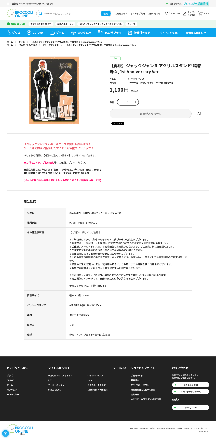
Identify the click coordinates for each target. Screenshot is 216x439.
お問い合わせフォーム (191, 391)
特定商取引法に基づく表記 (143, 389)
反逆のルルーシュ (65, 23)
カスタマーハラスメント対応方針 (146, 399)
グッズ (16, 33)
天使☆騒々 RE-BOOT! (41, 23)
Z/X (50, 380)
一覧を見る (121, 367)
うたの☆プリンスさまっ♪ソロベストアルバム (100, 23)
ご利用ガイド (121, 13)
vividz (90, 380)
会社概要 (135, 394)
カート (206, 13)
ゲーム (60, 33)
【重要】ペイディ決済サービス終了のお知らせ (32, 3)
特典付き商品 (142, 33)
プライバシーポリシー (141, 384)
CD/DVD (38, 33)
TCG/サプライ (113, 33)
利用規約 (135, 380)
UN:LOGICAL (54, 389)
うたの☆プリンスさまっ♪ (60, 375)
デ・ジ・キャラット (57, 384)
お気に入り (175, 13)
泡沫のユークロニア (96, 384)
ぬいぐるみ (84, 33)
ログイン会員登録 (191, 13)
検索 (105, 13)
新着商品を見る (194, 32)
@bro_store (190, 407)
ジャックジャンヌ (136, 78)
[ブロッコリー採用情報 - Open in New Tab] (195, 1)
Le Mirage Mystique (97, 389)
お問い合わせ (154, 13)
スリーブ (131, 23)
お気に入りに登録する (199, 113)
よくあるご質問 (138, 13)
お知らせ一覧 (175, 3)
